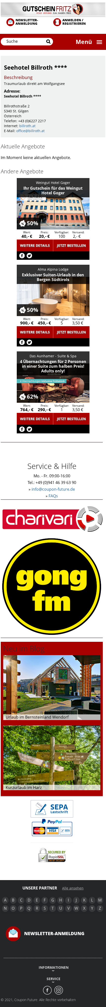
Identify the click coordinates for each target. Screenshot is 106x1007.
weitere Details (35, 245)
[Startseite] (53, 8)
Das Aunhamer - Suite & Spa (53, 356)
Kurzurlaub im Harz (24, 787)
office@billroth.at (30, 130)
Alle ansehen (73, 888)
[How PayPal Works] (52, 827)
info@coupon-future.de (53, 489)
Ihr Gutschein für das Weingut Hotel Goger (53, 190)
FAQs (53, 496)
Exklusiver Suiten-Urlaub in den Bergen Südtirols (53, 277)
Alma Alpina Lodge (53, 269)
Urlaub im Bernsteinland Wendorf (37, 717)
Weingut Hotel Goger (53, 182)
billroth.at (27, 125)
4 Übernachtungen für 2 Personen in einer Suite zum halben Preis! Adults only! (53, 366)
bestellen (71, 245)
